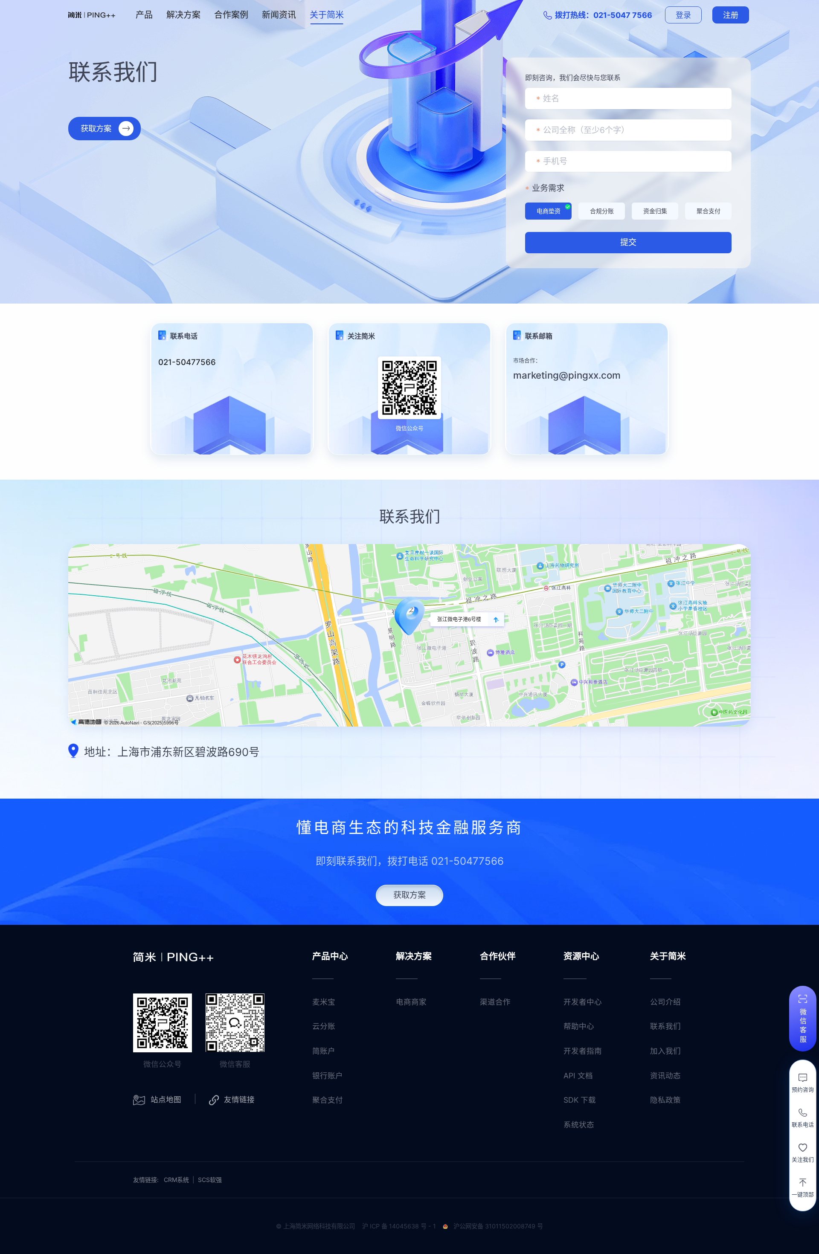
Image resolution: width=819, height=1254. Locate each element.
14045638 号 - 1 (412, 1226)
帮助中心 (578, 1026)
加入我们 (665, 1050)
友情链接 (239, 1099)
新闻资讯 (279, 15)
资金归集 (655, 210)
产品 (144, 15)
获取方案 (96, 128)
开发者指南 (582, 1050)
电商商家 (411, 1001)
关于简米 (327, 15)
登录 (683, 15)
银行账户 (327, 1075)
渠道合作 (495, 1001)
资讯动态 (665, 1075)
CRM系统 (176, 1179)
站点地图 (166, 1099)
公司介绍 (665, 1001)
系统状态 (578, 1124)
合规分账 (602, 210)
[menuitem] (144, 15)
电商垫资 (549, 210)
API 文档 (578, 1075)
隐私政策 (665, 1099)
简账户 (323, 1050)
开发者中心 (582, 1001)
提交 (628, 242)
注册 (731, 15)
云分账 (323, 1026)
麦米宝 (323, 1001)
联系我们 (665, 1026)
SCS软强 (210, 1179)
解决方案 (183, 15)
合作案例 (231, 15)
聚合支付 (708, 210)
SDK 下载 (579, 1099)
